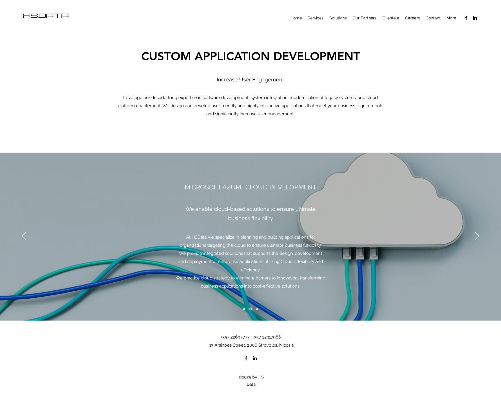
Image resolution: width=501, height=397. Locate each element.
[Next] (477, 236)
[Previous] (24, 236)
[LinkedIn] (475, 18)
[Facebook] (466, 18)
